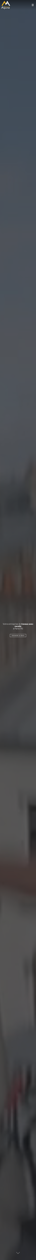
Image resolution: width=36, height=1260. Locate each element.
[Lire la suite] (18, 1254)
